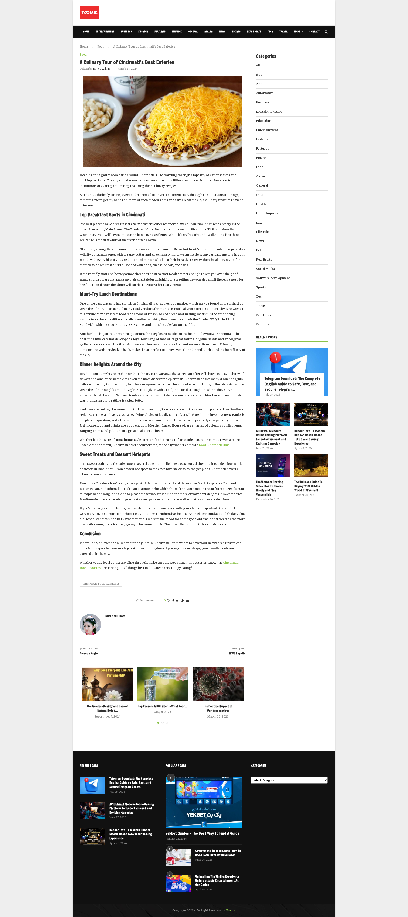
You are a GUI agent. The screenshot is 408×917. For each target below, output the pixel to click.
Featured (160, 31)
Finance (177, 31)
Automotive (264, 93)
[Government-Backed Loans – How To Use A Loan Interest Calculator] (178, 857)
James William (102, 68)
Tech (270, 31)
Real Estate (254, 31)
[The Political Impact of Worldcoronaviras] (218, 684)
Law (259, 223)
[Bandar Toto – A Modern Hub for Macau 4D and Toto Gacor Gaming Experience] (311, 414)
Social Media (265, 269)
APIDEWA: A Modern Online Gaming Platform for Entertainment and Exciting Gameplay (271, 437)
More (297, 31)
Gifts (259, 195)
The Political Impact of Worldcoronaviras (217, 708)
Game (260, 176)
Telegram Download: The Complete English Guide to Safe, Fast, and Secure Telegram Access (131, 783)
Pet (258, 250)
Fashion (143, 31)
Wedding (262, 324)
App (259, 74)
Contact (314, 31)
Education (263, 121)
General (193, 31)
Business (126, 31)
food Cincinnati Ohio (214, 445)
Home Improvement (271, 213)
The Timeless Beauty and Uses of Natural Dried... (107, 708)
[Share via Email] (187, 600)
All (258, 65)
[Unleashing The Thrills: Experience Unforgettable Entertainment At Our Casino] (178, 883)
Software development (273, 278)
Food (100, 46)
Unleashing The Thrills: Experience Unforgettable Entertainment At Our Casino (217, 881)
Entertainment (105, 31)
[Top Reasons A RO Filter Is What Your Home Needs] (162, 684)
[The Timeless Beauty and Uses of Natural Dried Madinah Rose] (107, 684)
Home (86, 31)
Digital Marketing (269, 112)
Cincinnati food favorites (101, 583)
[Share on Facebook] (173, 600)
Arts (259, 84)
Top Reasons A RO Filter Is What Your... (162, 706)
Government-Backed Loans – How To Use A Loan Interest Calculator (218, 853)
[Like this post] (168, 600)
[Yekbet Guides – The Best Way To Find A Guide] (204, 802)
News (222, 31)
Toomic (231, 910)
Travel (283, 31)
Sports (236, 31)
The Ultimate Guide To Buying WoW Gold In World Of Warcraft (308, 486)
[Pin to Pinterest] (182, 600)
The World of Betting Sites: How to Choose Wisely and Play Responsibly (269, 488)
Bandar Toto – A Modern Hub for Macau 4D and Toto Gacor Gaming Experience (309, 437)
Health (208, 31)
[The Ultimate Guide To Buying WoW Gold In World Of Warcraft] (311, 465)
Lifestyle (262, 232)
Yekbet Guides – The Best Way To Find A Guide (202, 833)
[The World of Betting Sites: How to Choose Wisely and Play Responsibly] (273, 465)
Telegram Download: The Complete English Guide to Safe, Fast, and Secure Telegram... (292, 384)
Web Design (265, 315)
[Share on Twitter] (177, 600)
